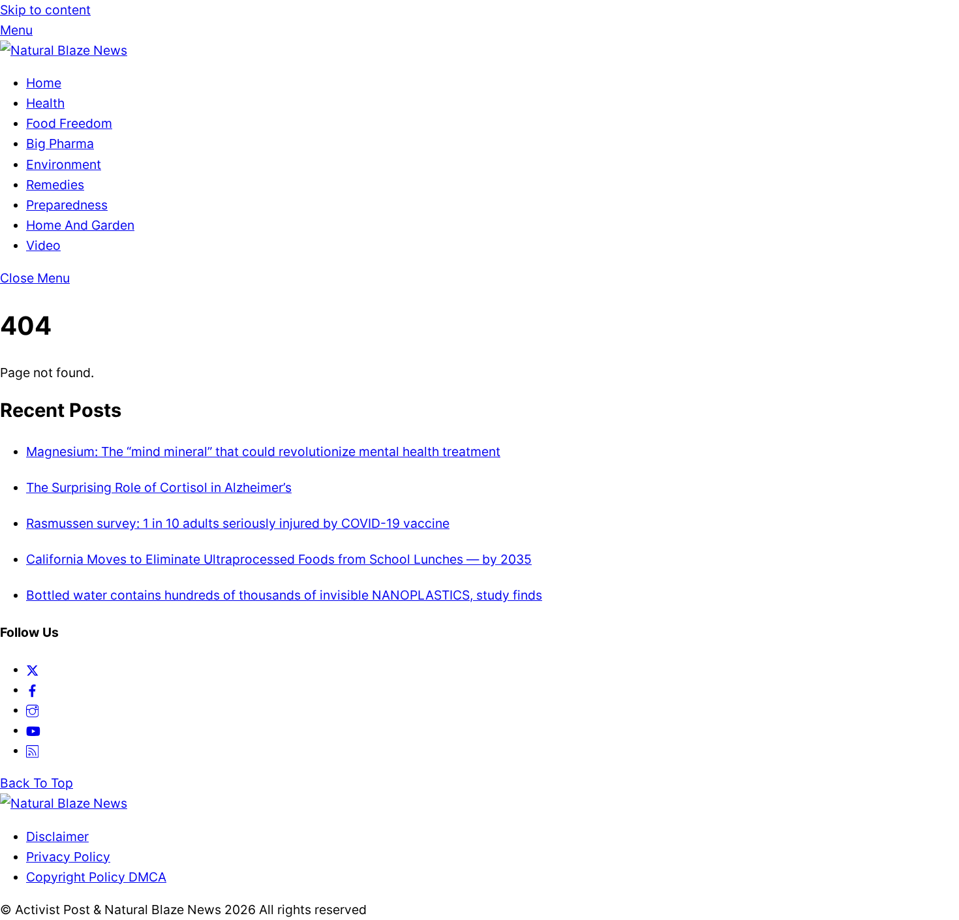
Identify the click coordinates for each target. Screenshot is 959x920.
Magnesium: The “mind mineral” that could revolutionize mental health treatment (263, 451)
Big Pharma (60, 143)
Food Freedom (69, 123)
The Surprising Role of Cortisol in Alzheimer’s (159, 487)
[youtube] (33, 730)
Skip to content (45, 10)
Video (43, 245)
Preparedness (67, 205)
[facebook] (32, 690)
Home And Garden (80, 225)
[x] (32, 669)
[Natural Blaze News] (63, 50)
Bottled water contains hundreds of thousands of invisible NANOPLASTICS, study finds (284, 595)
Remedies (55, 184)
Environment (63, 164)
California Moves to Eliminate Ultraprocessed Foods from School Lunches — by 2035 (279, 559)
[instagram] (32, 710)
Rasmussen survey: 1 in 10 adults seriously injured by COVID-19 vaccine (237, 523)
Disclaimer (57, 836)
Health (45, 103)
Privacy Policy (68, 857)
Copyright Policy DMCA (96, 877)
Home (43, 83)
